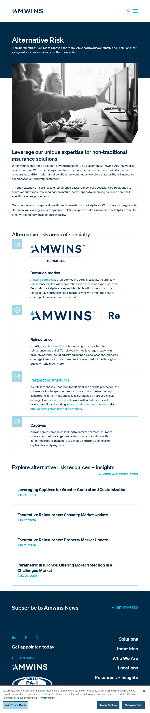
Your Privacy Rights (15, 705)
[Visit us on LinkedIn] (18, 637)
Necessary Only (133, 705)
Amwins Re (55, 346)
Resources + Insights (116, 677)
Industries (127, 648)
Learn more (26, 658)
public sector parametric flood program (55, 409)
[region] (75, 699)
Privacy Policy (47, 697)
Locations (128, 668)
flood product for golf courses (87, 404)
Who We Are (125, 658)
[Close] (144, 691)
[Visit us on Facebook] (30, 637)
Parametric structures (49, 380)
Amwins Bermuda (41, 279)
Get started (127, 607)
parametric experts (60, 400)
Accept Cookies (108, 705)
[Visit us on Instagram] (42, 637)
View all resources (120, 474)
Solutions (128, 639)
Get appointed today (33, 647)
